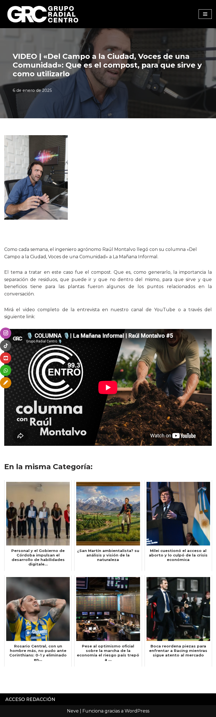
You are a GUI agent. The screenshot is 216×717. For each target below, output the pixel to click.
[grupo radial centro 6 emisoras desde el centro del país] (43, 14)
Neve (73, 711)
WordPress (137, 711)
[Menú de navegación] (205, 14)
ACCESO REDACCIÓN (30, 699)
